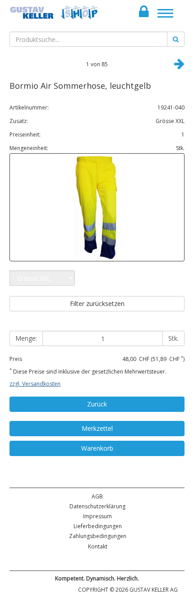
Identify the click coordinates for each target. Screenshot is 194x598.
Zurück (97, 404)
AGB (97, 496)
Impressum (97, 516)
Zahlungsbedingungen (97, 536)
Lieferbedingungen (98, 526)
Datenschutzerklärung (97, 506)
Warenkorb (97, 448)
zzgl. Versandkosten (34, 384)
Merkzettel (97, 428)
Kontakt (97, 546)
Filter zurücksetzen (97, 303)
